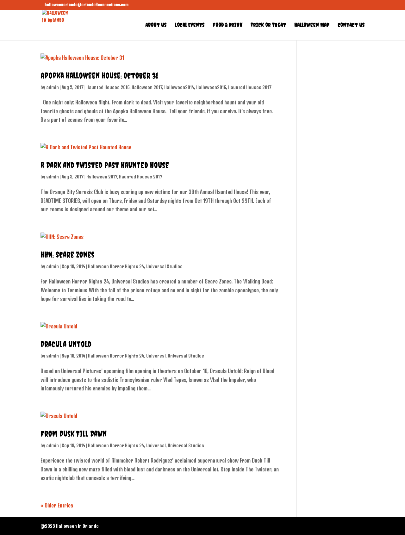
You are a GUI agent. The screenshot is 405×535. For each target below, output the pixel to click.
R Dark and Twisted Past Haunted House (104, 165)
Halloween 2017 (147, 87)
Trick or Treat (268, 25)
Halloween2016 (211, 87)
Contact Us (351, 25)
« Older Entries (56, 505)
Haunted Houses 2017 (249, 87)
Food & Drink (227, 25)
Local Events (189, 25)
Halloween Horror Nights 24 (116, 266)
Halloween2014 (179, 87)
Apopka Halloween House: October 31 (99, 75)
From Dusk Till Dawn (73, 434)
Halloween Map (311, 25)
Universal (155, 355)
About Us (155, 25)
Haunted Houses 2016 (107, 87)
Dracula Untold (65, 344)
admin (52, 87)
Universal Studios (164, 266)
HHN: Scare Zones (67, 254)
